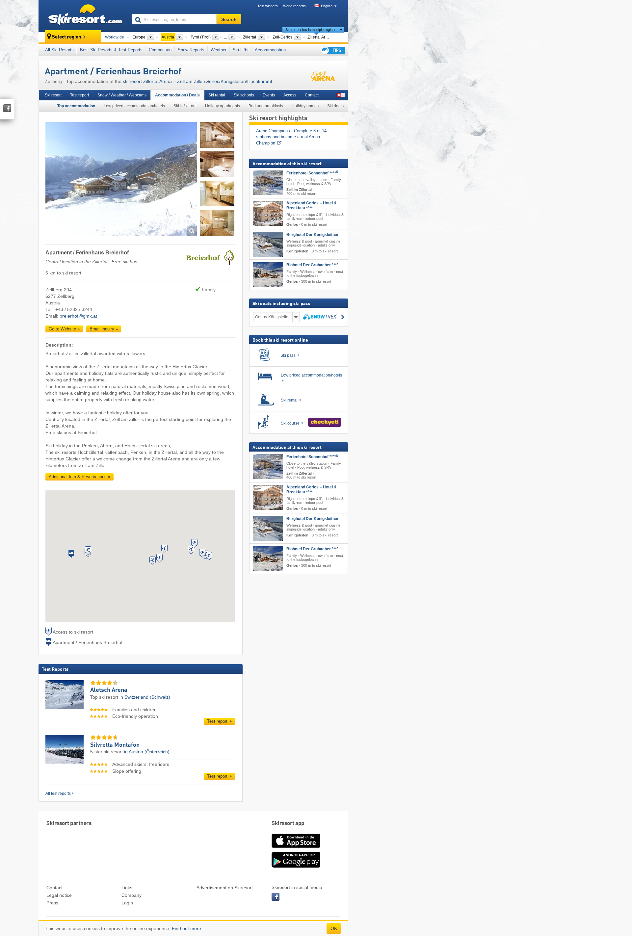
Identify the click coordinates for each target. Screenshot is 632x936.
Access (289, 95)
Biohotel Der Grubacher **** (312, 265)
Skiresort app (288, 823)
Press (52, 902)
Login (127, 902)
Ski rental (216, 95)
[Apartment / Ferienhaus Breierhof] (121, 180)
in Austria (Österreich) (147, 751)
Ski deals (335, 106)
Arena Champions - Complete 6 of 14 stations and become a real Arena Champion (292, 136)
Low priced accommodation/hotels (134, 106)
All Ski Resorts (59, 49)
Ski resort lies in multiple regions (310, 30)
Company (131, 895)
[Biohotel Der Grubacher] (268, 274)
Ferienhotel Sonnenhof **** (312, 173)
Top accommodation (76, 106)
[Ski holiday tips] (332, 50)
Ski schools (244, 95)
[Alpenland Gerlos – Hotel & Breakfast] (268, 213)
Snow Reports (191, 49)
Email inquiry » (104, 328)
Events (269, 95)
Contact (312, 95)
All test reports (58, 793)
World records (294, 6)
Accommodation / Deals (177, 95)
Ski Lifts (241, 49)
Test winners (267, 6)
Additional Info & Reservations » (79, 476)
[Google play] (296, 866)
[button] (71, 554)
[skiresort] (82, 15)
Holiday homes (305, 106)
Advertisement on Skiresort (225, 887)
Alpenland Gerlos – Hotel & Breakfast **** (311, 205)
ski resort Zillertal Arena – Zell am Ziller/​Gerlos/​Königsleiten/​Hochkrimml (197, 81)
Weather (218, 49)
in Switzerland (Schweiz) (144, 697)
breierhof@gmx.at (78, 316)
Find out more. (187, 928)
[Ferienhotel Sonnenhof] (268, 182)
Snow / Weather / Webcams (121, 95)
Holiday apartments (222, 106)
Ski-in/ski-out (185, 106)
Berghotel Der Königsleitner (312, 234)
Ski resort (53, 95)
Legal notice (59, 895)
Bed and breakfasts (266, 106)
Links (126, 887)
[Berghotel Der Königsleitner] (268, 244)
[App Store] (296, 848)
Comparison (160, 49)
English (326, 6)
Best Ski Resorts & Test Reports (111, 49)
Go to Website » (64, 328)
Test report (79, 95)
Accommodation (270, 49)
